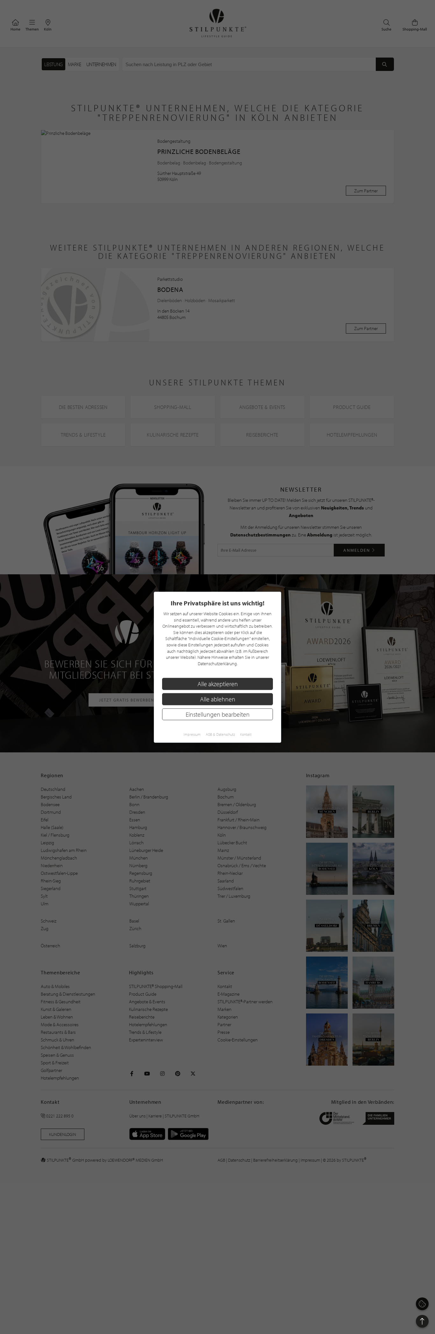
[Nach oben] (422, 1321)
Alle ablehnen (217, 699)
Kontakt (246, 734)
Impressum (192, 734)
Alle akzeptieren (217, 684)
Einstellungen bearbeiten (218, 714)
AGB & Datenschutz (220, 734)
